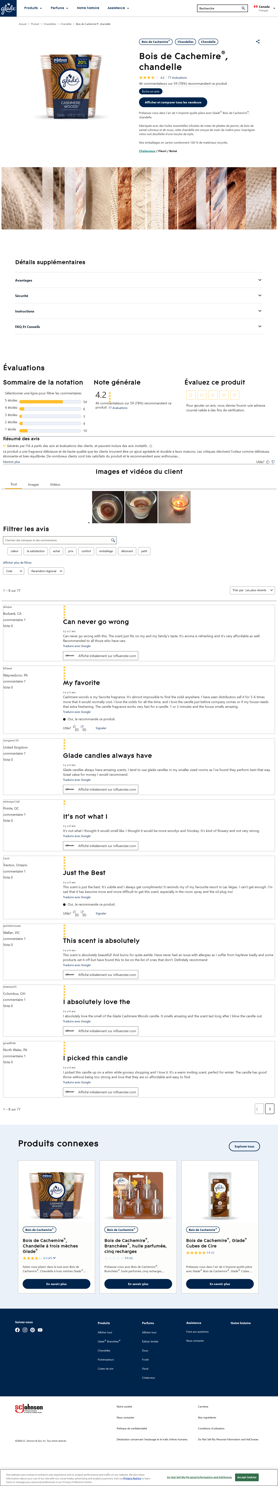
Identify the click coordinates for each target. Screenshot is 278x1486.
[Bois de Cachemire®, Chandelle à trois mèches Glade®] (56, 1191)
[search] (243, 8)
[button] (265, 8)
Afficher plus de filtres (17, 562)
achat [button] (56, 551)
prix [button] (70, 551)
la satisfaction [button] (36, 551)
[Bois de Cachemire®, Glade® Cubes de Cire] (220, 1191)
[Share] (257, 41)
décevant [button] (127, 551)
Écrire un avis (150, 91)
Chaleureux (147, 151)
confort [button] (86, 551)
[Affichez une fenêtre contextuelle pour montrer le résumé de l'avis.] (55, 1259)
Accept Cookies (246, 1477)
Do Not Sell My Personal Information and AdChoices (199, 1477)
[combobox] (257, 590)
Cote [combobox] (9, 571)
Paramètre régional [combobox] (43, 571)
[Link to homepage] (8, 8)
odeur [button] (15, 551)
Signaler (101, 728)
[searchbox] (220, 8)
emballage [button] (106, 551)
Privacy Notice (132, 1478)
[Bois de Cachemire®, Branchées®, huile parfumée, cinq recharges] (138, 1191)
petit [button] (144, 551)
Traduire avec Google (77, 646)
